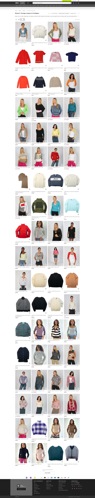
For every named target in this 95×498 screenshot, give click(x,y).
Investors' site (48, 487)
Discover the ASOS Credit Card (63, 490)
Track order (35, 484)
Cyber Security (48, 488)
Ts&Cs (75, 496)
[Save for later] (29, 40)
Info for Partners (61, 488)
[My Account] (73, 2)
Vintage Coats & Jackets (53, 13)
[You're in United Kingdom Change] (78, 0)
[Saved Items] (76, 2)
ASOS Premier (36, 487)
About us (47, 482)
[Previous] (48, 13)
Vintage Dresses (73, 13)
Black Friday (60, 487)
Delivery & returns (36, 485)
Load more (47, 472)
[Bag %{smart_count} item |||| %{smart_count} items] (78, 2)
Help (34, 482)
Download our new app (67, 0)
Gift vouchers (60, 484)
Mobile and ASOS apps (62, 482)
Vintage (24, 10)
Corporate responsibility (49, 485)
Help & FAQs (74, 0)
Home (16, 10)
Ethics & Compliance (37, 493)
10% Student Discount (37, 488)
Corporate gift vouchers (62, 485)
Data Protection (36, 491)
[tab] (17, 5)
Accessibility (78, 496)
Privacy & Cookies (71, 496)
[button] (72, 486)
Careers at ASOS (48, 484)
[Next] (79, 13)
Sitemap (35, 490)
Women (20, 10)
